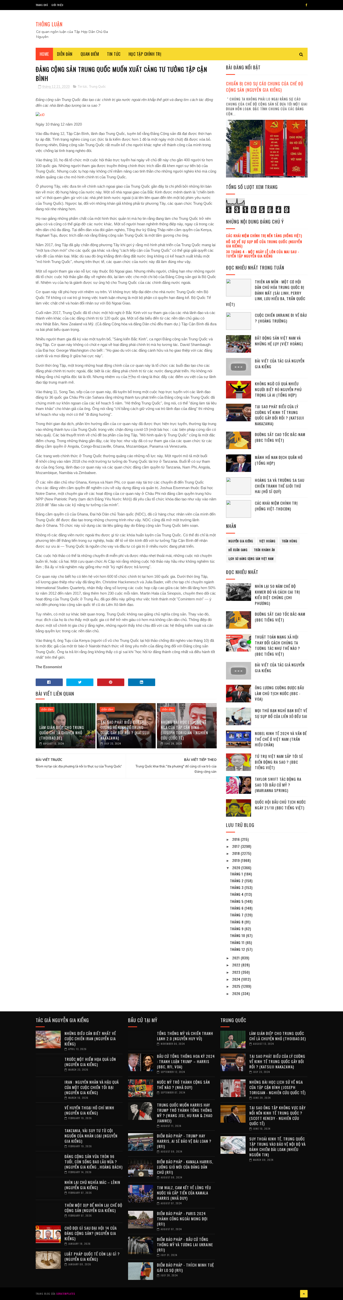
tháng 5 (237, 901)
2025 (236, 986)
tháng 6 (237, 908)
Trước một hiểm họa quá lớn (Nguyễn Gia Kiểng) (90, 1061)
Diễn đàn (65, 54)
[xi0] (40, 115)
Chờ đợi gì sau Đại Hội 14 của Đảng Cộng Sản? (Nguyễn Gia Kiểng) (91, 1233)
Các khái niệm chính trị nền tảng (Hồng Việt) (264, 235)
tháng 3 (237, 887)
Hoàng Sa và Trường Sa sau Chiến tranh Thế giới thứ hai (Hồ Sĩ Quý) (279, 485)
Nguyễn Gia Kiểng (240, 541)
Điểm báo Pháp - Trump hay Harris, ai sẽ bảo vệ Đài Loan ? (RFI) (184, 1141)
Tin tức (114, 54)
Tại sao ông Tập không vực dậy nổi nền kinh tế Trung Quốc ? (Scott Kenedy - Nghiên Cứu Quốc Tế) (277, 1115)
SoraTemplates (65, 1293)
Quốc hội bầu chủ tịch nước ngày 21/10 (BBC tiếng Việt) (280, 804)
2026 (236, 993)
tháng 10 (238, 935)
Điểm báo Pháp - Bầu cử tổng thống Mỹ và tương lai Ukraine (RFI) (185, 1244)
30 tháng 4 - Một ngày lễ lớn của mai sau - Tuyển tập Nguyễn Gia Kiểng (262, 253)
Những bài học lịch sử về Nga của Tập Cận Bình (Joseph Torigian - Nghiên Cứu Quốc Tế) (184, 730)
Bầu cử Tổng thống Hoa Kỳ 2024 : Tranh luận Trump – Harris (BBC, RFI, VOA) (186, 1061)
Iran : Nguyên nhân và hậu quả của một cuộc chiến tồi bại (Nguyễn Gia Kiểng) (92, 1087)
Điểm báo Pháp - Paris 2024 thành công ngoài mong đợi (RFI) (182, 1219)
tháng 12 (238, 949)
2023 (236, 972)
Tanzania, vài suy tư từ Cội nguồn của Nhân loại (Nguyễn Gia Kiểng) (91, 1136)
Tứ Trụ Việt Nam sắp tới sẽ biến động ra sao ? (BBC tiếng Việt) (279, 761)
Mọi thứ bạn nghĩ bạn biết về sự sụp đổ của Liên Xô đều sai (281, 713)
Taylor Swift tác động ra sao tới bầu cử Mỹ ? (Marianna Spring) (278, 784)
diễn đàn (47, 709)
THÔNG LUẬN (49, 24)
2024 (236, 979)
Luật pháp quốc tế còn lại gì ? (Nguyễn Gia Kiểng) (92, 1256)
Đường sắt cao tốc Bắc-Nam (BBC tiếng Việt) (280, 437)
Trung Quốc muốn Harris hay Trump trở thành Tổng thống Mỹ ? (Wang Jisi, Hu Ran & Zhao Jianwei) (184, 1112)
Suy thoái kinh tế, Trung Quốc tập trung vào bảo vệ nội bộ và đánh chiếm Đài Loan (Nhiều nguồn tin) (277, 1146)
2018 (236, 853)
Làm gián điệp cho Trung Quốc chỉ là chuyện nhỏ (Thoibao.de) (61, 732)
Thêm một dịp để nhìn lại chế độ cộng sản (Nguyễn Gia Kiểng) (93, 1207)
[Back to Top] (304, 1293)
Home (44, 54)
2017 (236, 846)
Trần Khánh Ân (264, 550)
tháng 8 (237, 921)
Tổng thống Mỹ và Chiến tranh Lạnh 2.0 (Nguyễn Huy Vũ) (185, 1035)
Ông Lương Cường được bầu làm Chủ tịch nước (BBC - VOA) (279, 693)
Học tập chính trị (145, 54)
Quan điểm (90, 54)
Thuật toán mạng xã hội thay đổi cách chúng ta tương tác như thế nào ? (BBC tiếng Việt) (277, 645)
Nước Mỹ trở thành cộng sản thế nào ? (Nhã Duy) (183, 1084)
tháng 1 (237, 873)
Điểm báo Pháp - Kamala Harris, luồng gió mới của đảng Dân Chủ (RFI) (185, 1167)
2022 (236, 964)
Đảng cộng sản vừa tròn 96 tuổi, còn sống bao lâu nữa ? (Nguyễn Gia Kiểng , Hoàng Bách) (94, 1162)
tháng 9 (237, 928)
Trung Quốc (97, 86)
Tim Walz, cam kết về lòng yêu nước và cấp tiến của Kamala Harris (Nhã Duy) (184, 1193)
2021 (236, 957)
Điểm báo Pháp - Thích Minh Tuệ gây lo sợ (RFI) (185, 1267)
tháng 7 (237, 914)
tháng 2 (237, 880)
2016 (236, 839)
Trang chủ (42, 5)
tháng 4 (237, 894)
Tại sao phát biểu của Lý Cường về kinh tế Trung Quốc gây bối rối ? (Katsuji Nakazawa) (125, 730)
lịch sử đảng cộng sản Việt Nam (251, 559)
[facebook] (306, 5)
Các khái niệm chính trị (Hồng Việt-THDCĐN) (276, 505)
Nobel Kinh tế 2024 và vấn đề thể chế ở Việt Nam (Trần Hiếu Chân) (281, 739)
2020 (236, 867)
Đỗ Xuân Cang (238, 550)
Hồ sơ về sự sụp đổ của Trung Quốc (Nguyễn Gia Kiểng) (264, 243)
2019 (236, 860)
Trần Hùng (289, 541)
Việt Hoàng (267, 541)
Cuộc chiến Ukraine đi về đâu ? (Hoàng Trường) (281, 318)
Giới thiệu (57, 5)
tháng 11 (238, 942)
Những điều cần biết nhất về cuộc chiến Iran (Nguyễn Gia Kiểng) (90, 1038)
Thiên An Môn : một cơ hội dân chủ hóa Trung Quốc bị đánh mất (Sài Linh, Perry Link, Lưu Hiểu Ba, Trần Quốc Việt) (265, 293)
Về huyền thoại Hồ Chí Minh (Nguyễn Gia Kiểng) (89, 1110)
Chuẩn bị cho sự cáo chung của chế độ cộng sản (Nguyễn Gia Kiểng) (264, 86)
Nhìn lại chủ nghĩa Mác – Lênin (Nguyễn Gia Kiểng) (92, 1184)
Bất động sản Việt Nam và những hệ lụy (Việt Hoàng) (279, 340)
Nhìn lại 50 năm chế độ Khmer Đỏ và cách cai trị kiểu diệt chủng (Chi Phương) (277, 594)
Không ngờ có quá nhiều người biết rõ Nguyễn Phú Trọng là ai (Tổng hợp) (278, 389)
